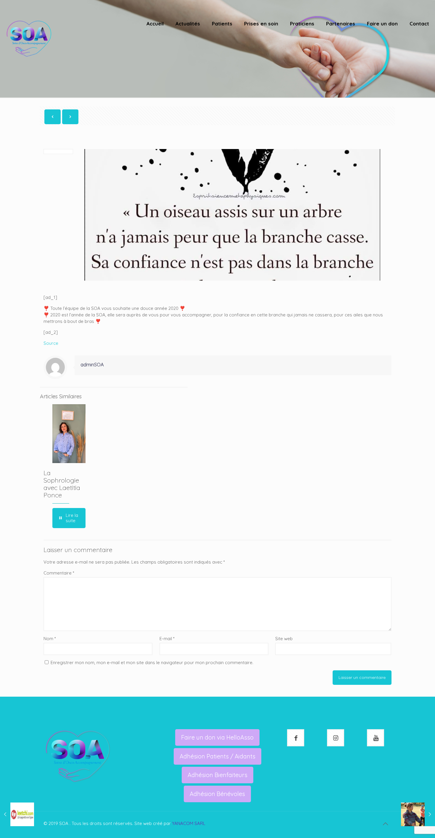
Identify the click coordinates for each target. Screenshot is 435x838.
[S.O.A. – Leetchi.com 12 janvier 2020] (17, 814)
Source (51, 343)
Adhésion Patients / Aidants (217, 756)
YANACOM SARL (188, 823)
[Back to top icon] (385, 824)
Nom (50, 638)
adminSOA (92, 364)
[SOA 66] (29, 38)
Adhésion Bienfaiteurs (217, 775)
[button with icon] (295, 737)
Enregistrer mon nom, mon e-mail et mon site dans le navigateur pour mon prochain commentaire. (152, 662)
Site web (284, 638)
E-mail (167, 638)
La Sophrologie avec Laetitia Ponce (62, 484)
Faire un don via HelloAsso (217, 737)
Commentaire (59, 573)
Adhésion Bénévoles (217, 793)
